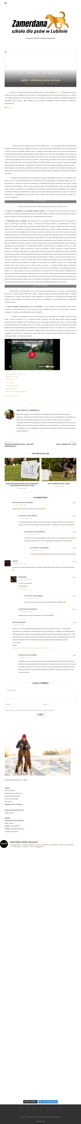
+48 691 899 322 (15, 826)
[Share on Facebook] (45, 403)
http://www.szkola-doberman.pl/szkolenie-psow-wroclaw (31, 648)
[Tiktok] (48, 42)
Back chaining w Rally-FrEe (59, 483)
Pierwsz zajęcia (13, 389)
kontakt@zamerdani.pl (17, 829)
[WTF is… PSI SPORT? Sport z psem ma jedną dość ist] (61, 973)
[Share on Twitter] (47, 403)
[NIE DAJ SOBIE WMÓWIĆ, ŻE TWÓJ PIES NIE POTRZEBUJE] (47, 969)
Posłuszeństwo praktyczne (13, 793)
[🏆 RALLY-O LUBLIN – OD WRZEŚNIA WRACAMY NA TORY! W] (33, 971)
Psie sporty (8, 801)
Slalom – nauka (13, 377)
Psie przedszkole (10, 790)
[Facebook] (32, 42)
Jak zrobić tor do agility (15, 374)
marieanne (22, 577)
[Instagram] (37, 42)
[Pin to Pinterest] (49, 403)
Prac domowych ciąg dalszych (17, 391)
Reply (74, 502)
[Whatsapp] (45, 42)
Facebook (15, 831)
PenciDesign (56, 1117)
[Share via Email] (52, 403)
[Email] (43, 42)
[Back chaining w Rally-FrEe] (58, 469)
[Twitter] (35, 42)
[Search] (75, 3)
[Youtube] (40, 42)
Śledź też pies (22, 589)
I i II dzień (11, 380)
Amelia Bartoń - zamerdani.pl (35, 83)
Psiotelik (59, 92)
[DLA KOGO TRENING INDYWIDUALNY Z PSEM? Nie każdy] (6, 960)
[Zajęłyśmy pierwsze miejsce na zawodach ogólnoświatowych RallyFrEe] (22, 469)
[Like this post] (43, 403)
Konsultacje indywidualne (12, 796)
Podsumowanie (12, 386)
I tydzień (11, 383)
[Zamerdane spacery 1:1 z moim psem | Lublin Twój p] (74, 974)
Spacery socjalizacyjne (12, 799)
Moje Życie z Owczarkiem (27, 516)
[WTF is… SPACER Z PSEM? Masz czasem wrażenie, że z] (20, 956)
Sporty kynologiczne (32, 73)
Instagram (8, 831)
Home (20, 73)
